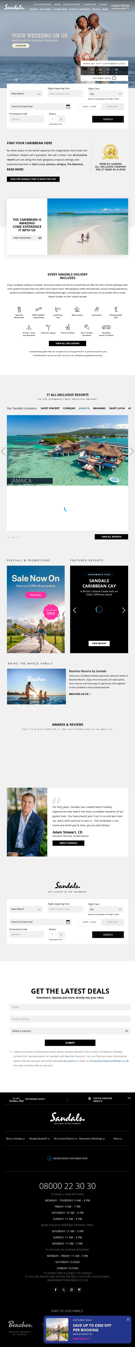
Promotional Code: (18, 113)
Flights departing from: (59, 88)
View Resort (99, 643)
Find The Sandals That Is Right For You (33, 179)
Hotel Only (112, 106)
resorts (34, 9)
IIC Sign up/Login (43, 4)
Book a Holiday (14, 1138)
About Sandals (68, 843)
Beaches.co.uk (79, 694)
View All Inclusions (67, 343)
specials (96, 9)
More (117, 1138)
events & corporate (79, 9)
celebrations (60, 9)
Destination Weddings (91, 1138)
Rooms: (52, 113)
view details (80, 1338)
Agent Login (90, 4)
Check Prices (120, 7)
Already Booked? (38, 1138)
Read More (15, 169)
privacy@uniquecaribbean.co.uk (109, 1060)
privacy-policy (67, 1060)
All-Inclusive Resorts (64, 1138)
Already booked (73, 4)
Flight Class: (94, 88)
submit (70, 1042)
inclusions (46, 9)
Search (104, 4)
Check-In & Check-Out (22, 106)
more (105, 9)
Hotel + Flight (89, 106)
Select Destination (22, 237)
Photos (57, 4)
